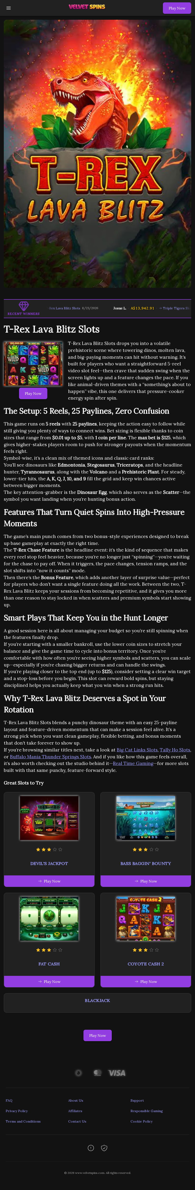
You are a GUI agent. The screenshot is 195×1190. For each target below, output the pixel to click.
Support (137, 1100)
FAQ (9, 1100)
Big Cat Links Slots (137, 750)
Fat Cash (49, 964)
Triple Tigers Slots (150, 308)
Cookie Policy (141, 1121)
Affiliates (75, 1111)
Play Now (177, 8)
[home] (88, 12)
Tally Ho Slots (175, 750)
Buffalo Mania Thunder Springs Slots (50, 757)
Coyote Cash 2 (146, 964)
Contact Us (77, 1121)
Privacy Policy (17, 1111)
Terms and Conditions (23, 1121)
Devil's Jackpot (49, 863)
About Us (75, 1100)
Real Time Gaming (133, 763)
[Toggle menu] (8, 8)
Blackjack (97, 1000)
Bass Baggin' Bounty (146, 863)
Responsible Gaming (147, 1111)
